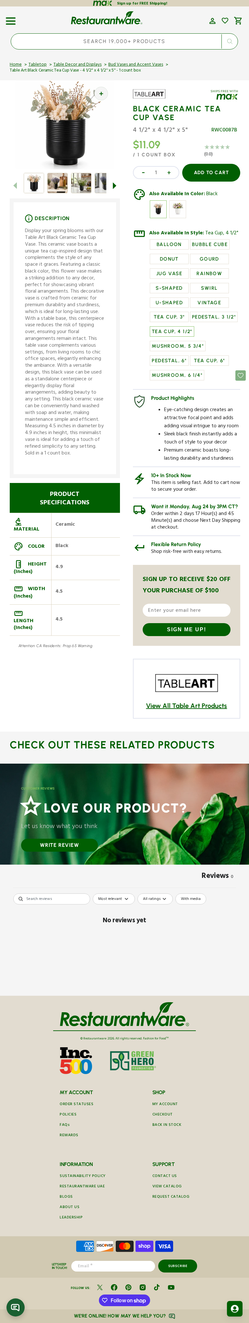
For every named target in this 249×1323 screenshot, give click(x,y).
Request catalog (171, 1197)
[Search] (230, 41)
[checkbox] (190, 898)
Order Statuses (76, 1104)
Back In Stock (167, 1125)
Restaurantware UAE (82, 1186)
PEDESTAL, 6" (169, 361)
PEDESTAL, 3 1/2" (214, 317)
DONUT (169, 259)
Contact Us (164, 1176)
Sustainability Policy (83, 1176)
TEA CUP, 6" (209, 361)
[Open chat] (15, 1307)
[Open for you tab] (235, 1309)
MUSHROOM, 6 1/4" (177, 375)
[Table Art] (152, 98)
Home (16, 65)
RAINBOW (209, 273)
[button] (11, 19)
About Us (69, 1207)
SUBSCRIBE (177, 1266)
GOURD (209, 259)
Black (212, 194)
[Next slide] (115, 185)
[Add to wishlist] (225, 21)
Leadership (71, 1218)
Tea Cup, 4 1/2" (221, 233)
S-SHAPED (169, 288)
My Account (165, 1104)
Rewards (69, 1135)
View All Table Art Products (186, 706)
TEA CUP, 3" (169, 317)
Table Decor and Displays (77, 65)
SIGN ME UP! (186, 629)
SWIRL (209, 288)
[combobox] (124, 41)
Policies (68, 1115)
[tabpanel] (124, 942)
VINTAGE (209, 303)
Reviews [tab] (217, 876)
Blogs (66, 1197)
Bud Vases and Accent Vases (135, 65)
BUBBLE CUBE (210, 244)
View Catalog (167, 1186)
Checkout (162, 1115)
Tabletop (38, 65)
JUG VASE (169, 273)
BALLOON (169, 244)
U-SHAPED (169, 303)
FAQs (65, 1125)
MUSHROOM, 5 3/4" (178, 346)
